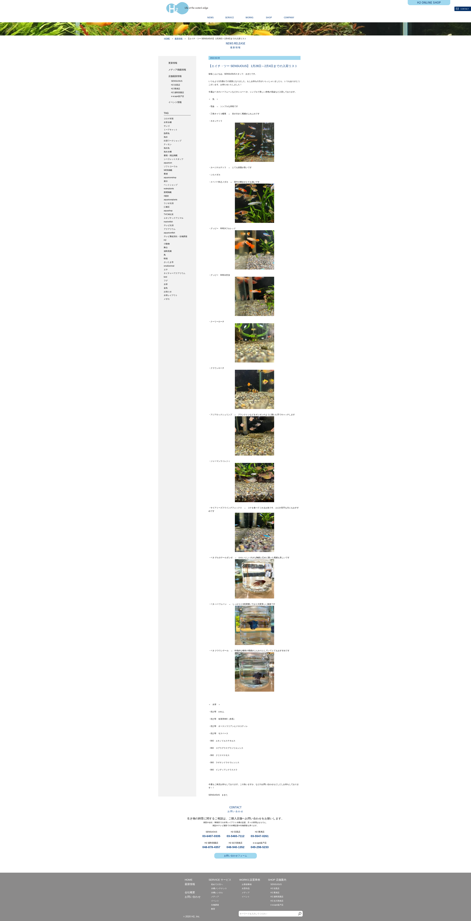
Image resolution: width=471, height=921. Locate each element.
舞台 (166, 247)
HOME (167, 39)
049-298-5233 (260, 847)
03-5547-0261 (260, 836)
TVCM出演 (168, 214)
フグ (166, 281)
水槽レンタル (217, 893)
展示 (166, 181)
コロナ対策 (169, 119)
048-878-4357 (211, 847)
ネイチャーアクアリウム (174, 273)
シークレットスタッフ (173, 159)
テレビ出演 (169, 225)
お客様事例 (247, 884)
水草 (166, 284)
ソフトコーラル (170, 166)
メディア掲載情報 (177, 69)
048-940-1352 (235, 847)
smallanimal (169, 266)
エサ (166, 270)
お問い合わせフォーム (235, 855)
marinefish (168, 222)
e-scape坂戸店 (177, 96)
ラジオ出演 (169, 203)
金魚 (166, 288)
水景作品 (246, 888)
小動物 (167, 244)
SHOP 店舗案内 (277, 879)
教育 (213, 909)
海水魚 (167, 148)
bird (165, 277)
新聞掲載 (168, 192)
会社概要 (190, 892)
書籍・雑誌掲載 (170, 155)
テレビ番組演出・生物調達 (175, 236)
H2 (165, 240)
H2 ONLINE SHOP (429, 2)
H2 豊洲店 (175, 89)
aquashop (168, 211)
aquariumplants (170, 200)
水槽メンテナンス (219, 888)
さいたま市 (169, 262)
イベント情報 (175, 102)
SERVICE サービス (220, 879)
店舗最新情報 (175, 76)
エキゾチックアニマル (173, 218)
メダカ (167, 299)
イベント (215, 901)
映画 (166, 258)
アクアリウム (170, 229)
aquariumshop (170, 177)
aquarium (168, 163)
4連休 (166, 196)
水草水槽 (168, 122)
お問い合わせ (193, 896)
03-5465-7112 (235, 836)
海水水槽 (168, 152)
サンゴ (167, 126)
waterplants (169, 189)
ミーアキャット (170, 130)
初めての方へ (217, 884)
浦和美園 (168, 251)
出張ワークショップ (172, 141)
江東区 (167, 207)
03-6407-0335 (211, 836)
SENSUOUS (176, 81)
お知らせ (168, 292)
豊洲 (166, 174)
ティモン (168, 144)
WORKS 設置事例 (249, 879)
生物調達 (215, 905)
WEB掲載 (168, 170)
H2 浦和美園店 (177, 92)
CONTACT (465, 9)
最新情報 (179, 39)
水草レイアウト (170, 295)
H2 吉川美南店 (276, 901)
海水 (166, 137)
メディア (215, 897)
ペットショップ (170, 185)
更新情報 (172, 63)
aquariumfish (169, 233)
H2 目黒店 (175, 85)
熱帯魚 (167, 133)
